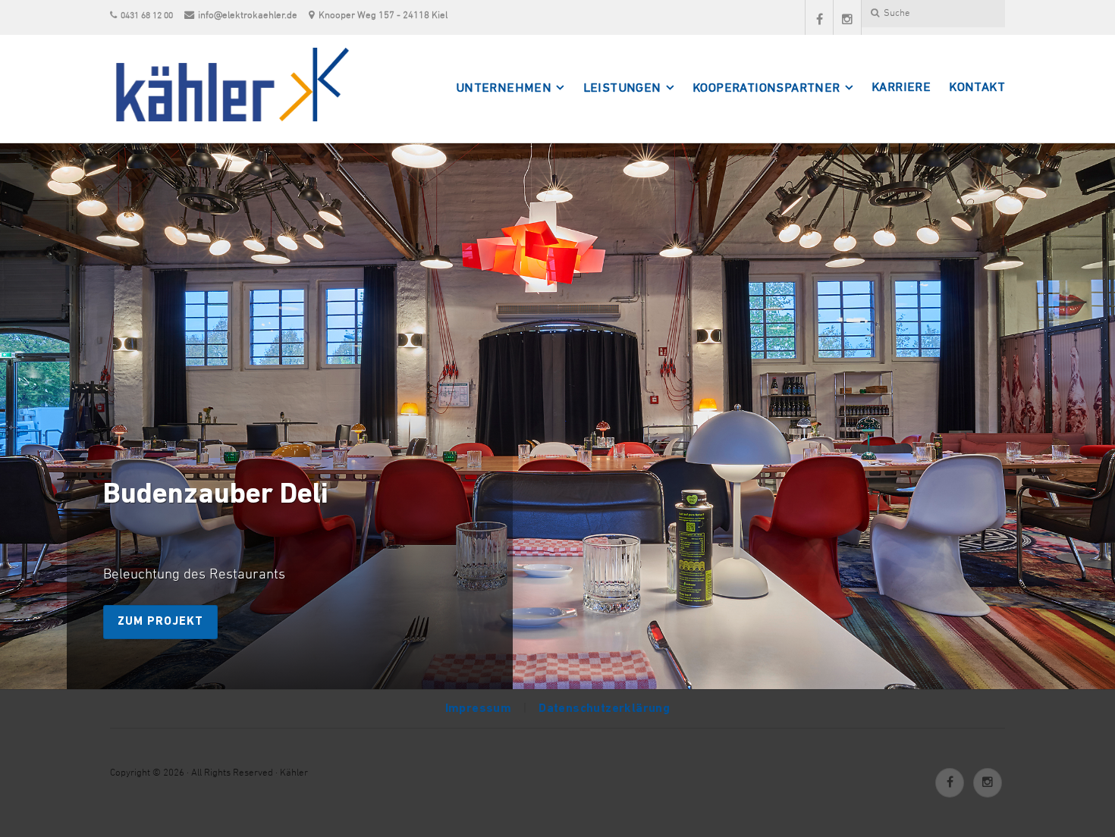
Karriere (901, 88)
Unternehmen (503, 89)
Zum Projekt (160, 622)
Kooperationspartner (766, 89)
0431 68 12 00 (147, 15)
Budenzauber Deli (215, 495)
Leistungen (622, 89)
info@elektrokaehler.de (247, 15)
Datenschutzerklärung (604, 709)
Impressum (478, 709)
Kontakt (977, 88)
